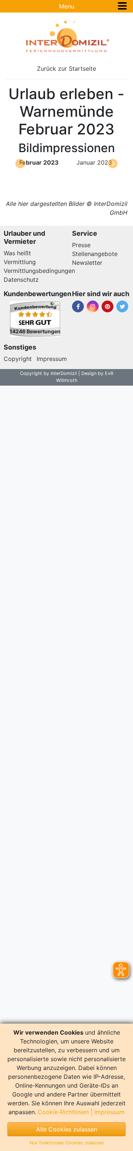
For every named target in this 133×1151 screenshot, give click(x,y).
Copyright (18, 358)
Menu (66, 6)
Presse (81, 245)
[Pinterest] (107, 306)
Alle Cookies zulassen (66, 1129)
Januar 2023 (94, 162)
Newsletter (87, 262)
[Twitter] (122, 306)
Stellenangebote (94, 253)
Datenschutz (21, 279)
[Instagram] (93, 306)
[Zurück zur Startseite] (66, 36)
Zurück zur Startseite (66, 68)
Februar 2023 (39, 162)
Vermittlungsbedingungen (39, 270)
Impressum (52, 358)
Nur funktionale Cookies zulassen (67, 1142)
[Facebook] (78, 306)
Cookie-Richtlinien (63, 1112)
